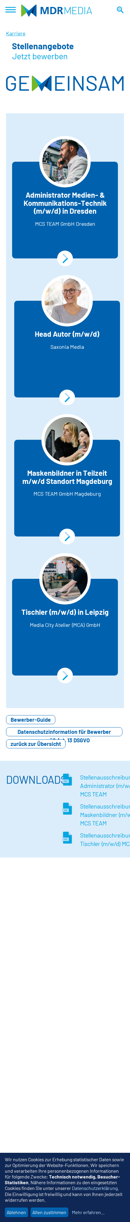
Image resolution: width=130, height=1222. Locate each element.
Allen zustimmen (49, 1212)
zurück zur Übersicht (36, 744)
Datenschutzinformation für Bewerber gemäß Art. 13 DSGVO (64, 732)
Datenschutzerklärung (95, 1188)
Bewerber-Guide (31, 719)
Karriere (15, 33)
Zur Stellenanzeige (65, 258)
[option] (65, 83)
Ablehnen (16, 1212)
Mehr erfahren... (88, 1212)
